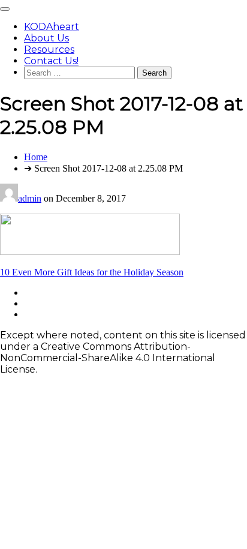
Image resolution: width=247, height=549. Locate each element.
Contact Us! (51, 61)
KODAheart (51, 26)
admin (29, 198)
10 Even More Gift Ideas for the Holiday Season (91, 272)
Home (35, 157)
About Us (46, 38)
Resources (49, 49)
